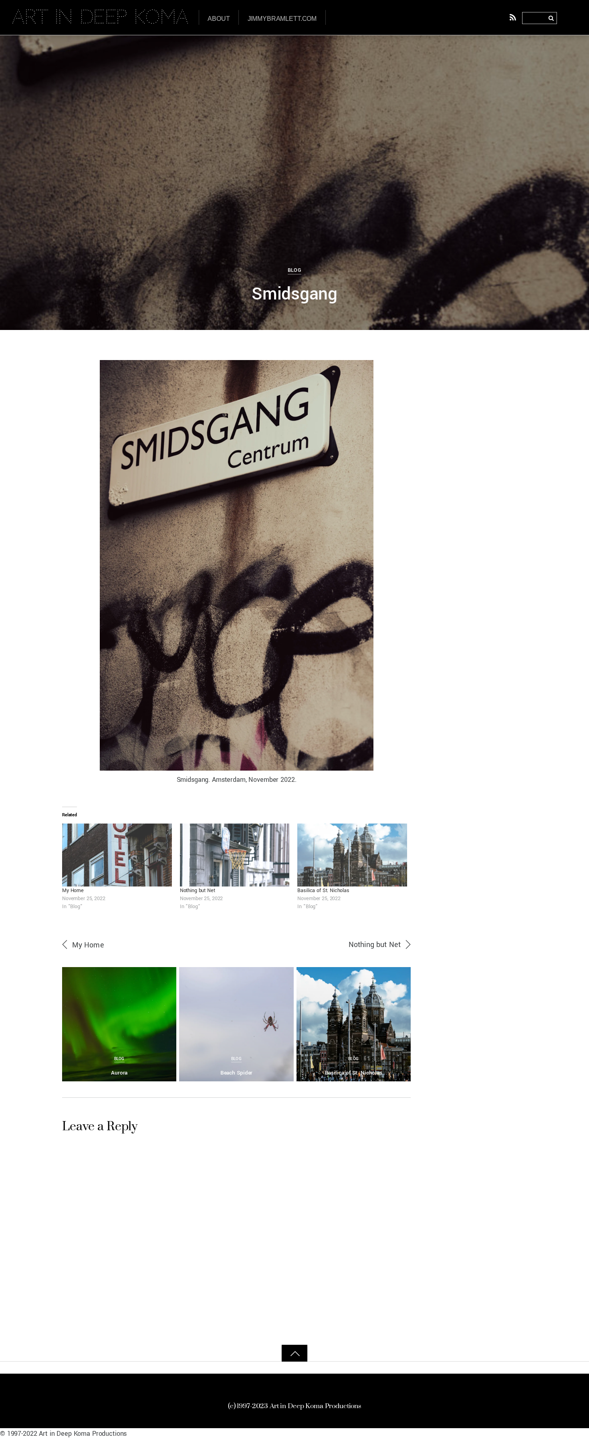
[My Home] (117, 855)
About (219, 18)
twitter (267, 1379)
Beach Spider (236, 1073)
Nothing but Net (197, 890)
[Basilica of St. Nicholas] (352, 855)
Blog (295, 270)
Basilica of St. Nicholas (323, 890)
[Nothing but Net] (235, 855)
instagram (320, 1379)
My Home (73, 890)
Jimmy (37, 48)
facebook (218, 1379)
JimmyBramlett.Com (282, 18)
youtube (373, 1379)
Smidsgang (294, 294)
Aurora (119, 1073)
